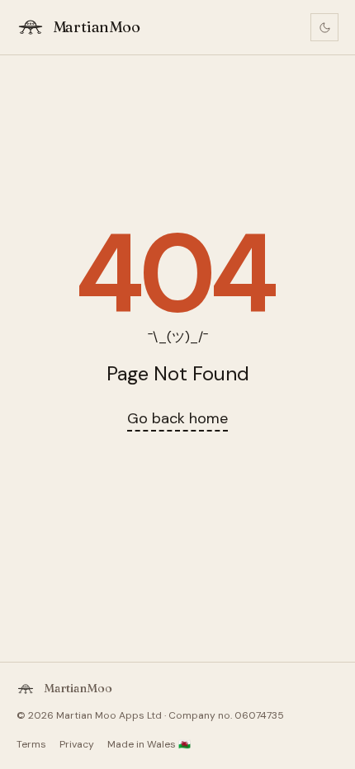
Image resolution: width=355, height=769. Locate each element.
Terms (31, 744)
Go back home (177, 418)
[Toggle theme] (324, 27)
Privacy (76, 744)
